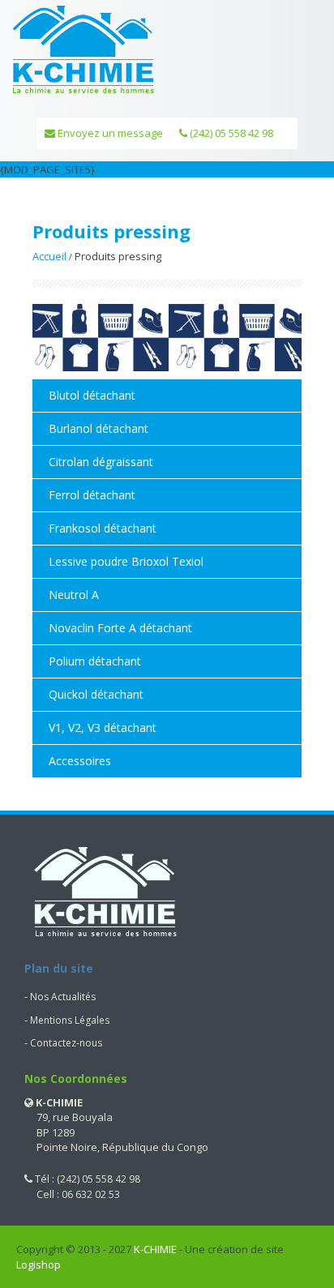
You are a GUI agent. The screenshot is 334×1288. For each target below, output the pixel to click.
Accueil (49, 256)
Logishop (38, 1264)
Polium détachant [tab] (95, 661)
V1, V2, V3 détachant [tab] (102, 727)
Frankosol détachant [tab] (102, 528)
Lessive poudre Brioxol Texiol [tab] (126, 561)
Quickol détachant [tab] (96, 694)
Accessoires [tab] (80, 760)
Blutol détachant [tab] (92, 395)
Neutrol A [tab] (74, 594)
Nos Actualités (63, 996)
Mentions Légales (69, 1020)
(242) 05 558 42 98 (230, 133)
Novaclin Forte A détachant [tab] (120, 627)
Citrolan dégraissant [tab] (101, 461)
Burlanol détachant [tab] (98, 428)
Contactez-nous (66, 1043)
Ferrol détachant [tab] (92, 495)
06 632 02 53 (91, 1194)
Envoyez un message (109, 133)
